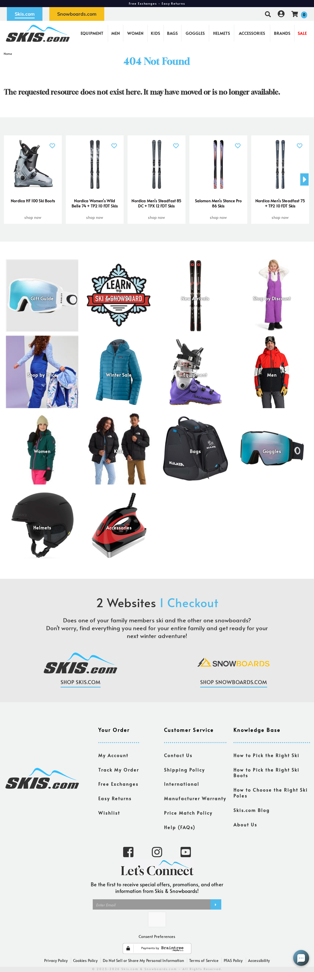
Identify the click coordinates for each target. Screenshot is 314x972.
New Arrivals (195, 298)
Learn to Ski (118, 298)
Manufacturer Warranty (195, 798)
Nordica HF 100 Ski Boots (33, 200)
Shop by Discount (272, 298)
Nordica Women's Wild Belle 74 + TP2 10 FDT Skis (95, 203)
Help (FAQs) (180, 827)
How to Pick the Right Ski (267, 755)
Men (115, 33)
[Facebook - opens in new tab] (128, 851)
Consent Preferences (157, 936)
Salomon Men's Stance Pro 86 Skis (218, 203)
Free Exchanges (118, 784)
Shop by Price (42, 375)
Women (135, 33)
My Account (113, 755)
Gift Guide (42, 298)
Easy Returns (115, 798)
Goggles (195, 33)
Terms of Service (204, 960)
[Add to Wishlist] (52, 143)
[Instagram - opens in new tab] (157, 851)
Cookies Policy (85, 960)
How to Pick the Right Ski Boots (267, 773)
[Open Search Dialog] (268, 14)
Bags (172, 33)
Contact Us (178, 755)
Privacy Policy (56, 960)
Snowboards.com (76, 14)
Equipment (92, 33)
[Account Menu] (281, 14)
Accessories (252, 33)
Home (8, 53)
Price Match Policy (188, 813)
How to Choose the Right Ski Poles (271, 793)
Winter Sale (119, 375)
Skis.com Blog (252, 810)
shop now (32, 217)
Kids (155, 33)
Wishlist (109, 813)
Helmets (221, 33)
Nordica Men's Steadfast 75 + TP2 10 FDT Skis (280, 203)
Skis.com (25, 14)
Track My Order (118, 770)
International (181, 784)
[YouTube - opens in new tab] (186, 851)
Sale (302, 33)
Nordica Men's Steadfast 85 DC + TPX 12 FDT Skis (156, 203)
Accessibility (259, 960)
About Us (245, 825)
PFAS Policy (233, 960)
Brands (282, 33)
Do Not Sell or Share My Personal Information (143, 960)
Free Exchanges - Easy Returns (157, 3)
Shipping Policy (184, 770)
